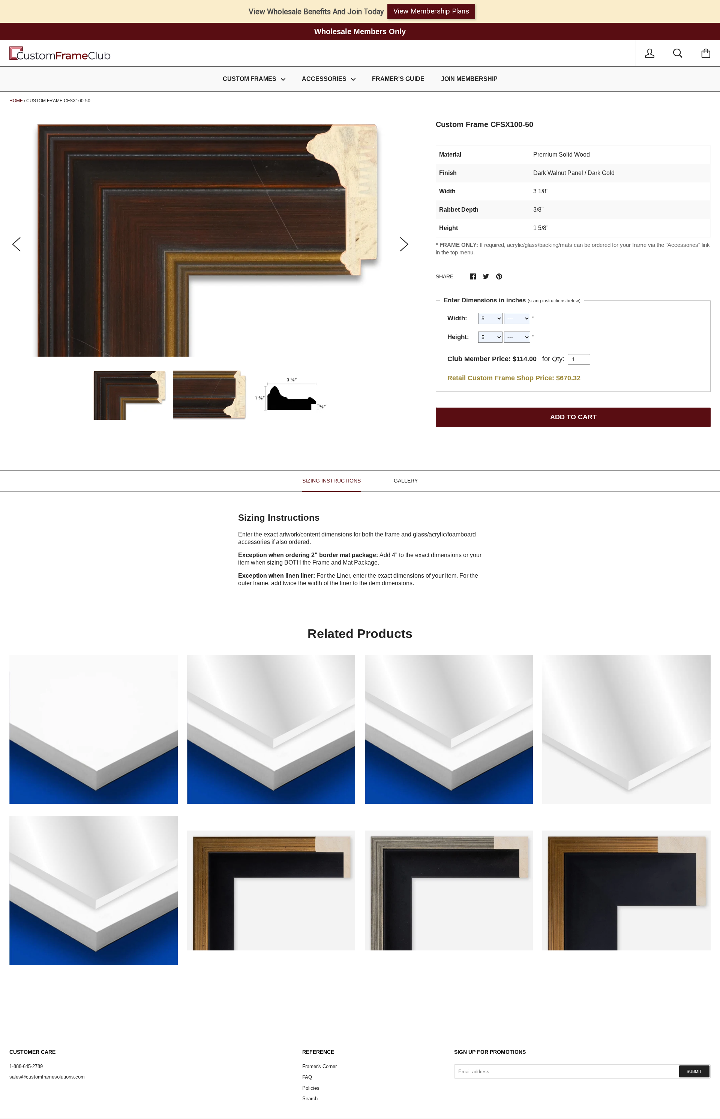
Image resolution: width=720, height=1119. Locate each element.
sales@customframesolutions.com (47, 1077)
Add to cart (573, 417)
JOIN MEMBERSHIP (469, 79)
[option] (210, 237)
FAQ (307, 1077)
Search (310, 1098)
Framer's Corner (319, 1066)
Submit (694, 1071)
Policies (311, 1088)
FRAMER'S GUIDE (398, 79)
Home (16, 100)
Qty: (558, 359)
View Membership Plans (431, 11)
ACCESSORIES (325, 79)
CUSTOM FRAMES (250, 79)
